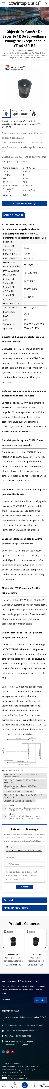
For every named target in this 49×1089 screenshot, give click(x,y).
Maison (30, 50)
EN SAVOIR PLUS (13, 964)
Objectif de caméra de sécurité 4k (19, 800)
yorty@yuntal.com (26, 1030)
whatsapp (18, 1063)
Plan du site (13, 1072)
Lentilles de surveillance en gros (18, 791)
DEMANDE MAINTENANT (23, 203)
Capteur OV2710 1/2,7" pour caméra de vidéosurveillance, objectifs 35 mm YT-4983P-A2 (35, 954)
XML (21, 1072)
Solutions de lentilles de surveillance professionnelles (20, 775)
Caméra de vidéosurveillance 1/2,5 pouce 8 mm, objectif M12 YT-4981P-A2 (13, 954)
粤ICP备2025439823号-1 (25, 1069)
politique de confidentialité (14, 1075)
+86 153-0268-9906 (23, 1036)
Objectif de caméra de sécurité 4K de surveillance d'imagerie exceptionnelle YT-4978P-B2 (24, 850)
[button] (45, 948)
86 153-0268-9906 (35, 1025)
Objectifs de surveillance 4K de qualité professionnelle (21, 786)
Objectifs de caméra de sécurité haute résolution (21, 781)
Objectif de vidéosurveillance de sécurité (23, 53)
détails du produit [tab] (13, 215)
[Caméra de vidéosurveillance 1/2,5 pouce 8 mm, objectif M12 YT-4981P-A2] (13, 940)
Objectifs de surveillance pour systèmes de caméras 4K (23, 796)
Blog (4, 1072)
